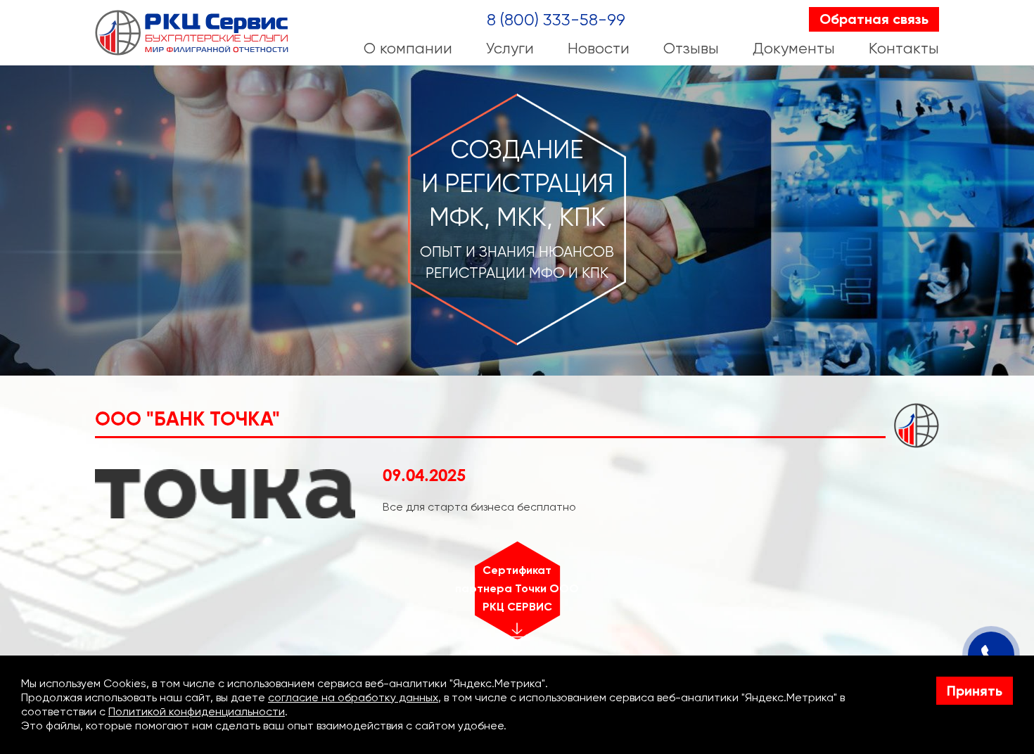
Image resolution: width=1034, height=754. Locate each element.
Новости (599, 48)
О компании (408, 48)
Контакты (904, 48)
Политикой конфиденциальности (196, 711)
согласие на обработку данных (353, 697)
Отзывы (691, 48)
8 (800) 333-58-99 (556, 20)
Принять (974, 690)
